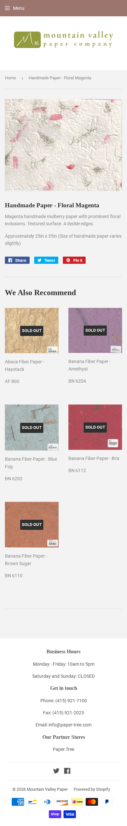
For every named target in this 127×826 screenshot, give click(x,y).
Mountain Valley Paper (47, 789)
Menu (18, 8)
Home (10, 77)
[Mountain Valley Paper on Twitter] (56, 771)
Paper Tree (63, 749)
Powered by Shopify (92, 789)
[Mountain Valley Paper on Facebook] (67, 771)
